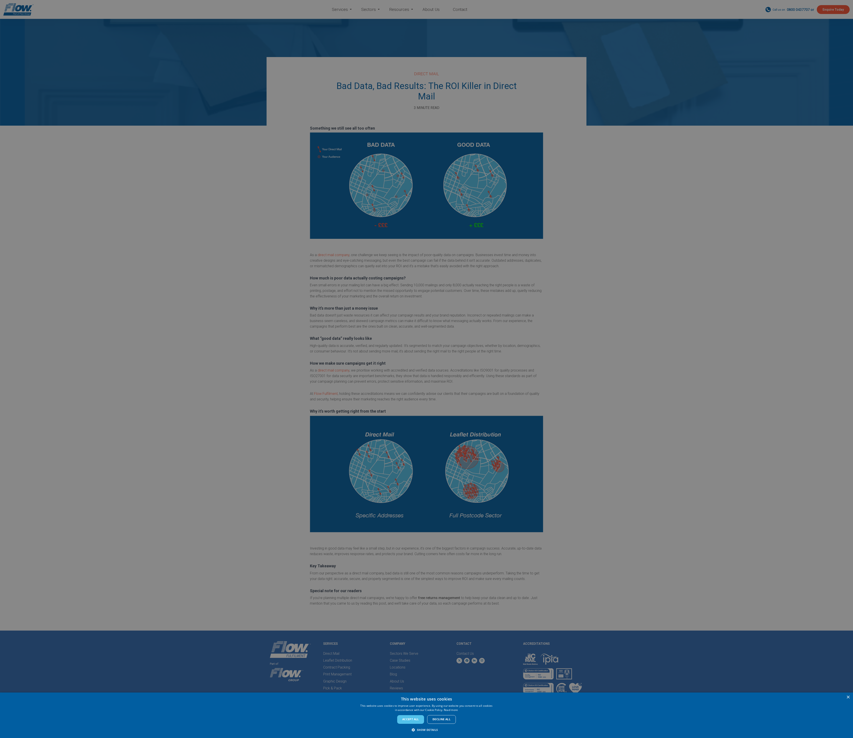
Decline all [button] (441, 719)
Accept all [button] (410, 719)
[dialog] (426, 715)
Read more (451, 710)
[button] (426, 730)
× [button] (848, 697)
